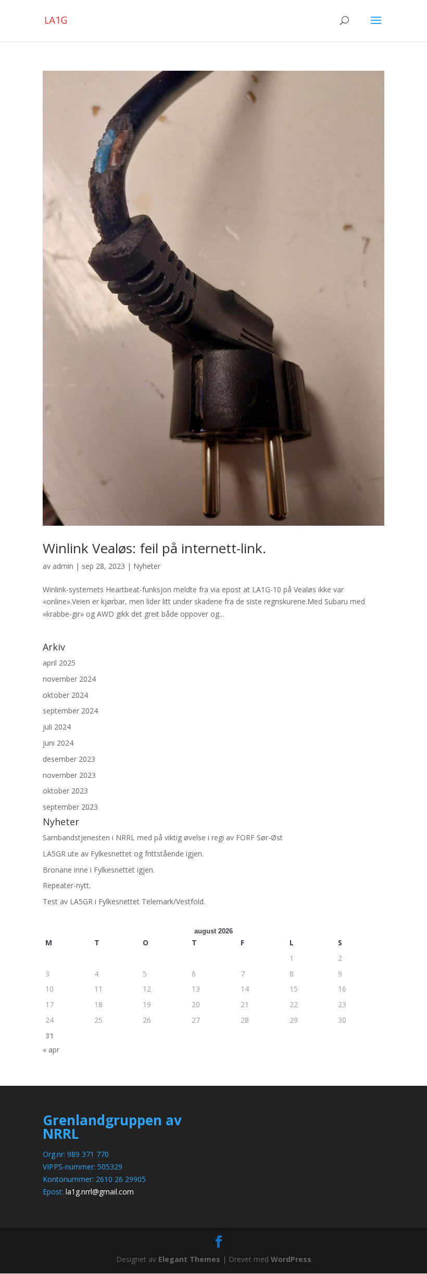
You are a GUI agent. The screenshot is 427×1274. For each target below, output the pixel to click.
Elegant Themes (189, 1259)
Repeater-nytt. (67, 885)
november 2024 (69, 679)
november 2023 (69, 775)
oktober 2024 (65, 695)
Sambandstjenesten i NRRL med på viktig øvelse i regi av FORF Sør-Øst (163, 837)
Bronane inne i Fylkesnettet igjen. (99, 870)
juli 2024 (57, 727)
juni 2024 (58, 743)
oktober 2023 (65, 791)
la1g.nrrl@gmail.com (100, 1192)
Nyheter (146, 566)
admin (63, 566)
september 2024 (70, 711)
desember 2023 (69, 759)
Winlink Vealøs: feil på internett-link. (154, 548)
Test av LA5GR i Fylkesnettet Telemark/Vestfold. (124, 901)
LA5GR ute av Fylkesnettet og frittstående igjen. (123, 854)
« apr (51, 1050)
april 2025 (59, 663)
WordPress (291, 1259)
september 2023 (70, 807)
